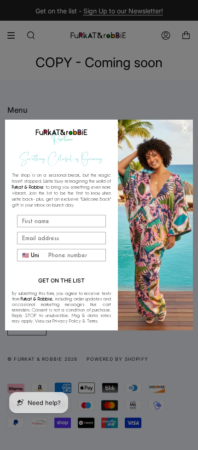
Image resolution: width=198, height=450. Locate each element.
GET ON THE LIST (61, 280)
